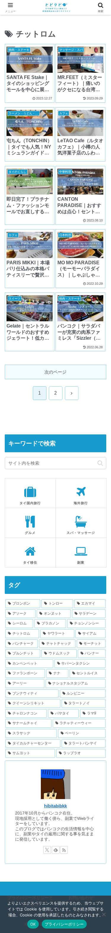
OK (33, 924)
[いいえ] (104, 914)
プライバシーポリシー (64, 924)
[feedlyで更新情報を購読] (55, 850)
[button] (100, 463)
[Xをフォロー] (47, 850)
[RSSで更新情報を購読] (64, 850)
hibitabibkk (55, 806)
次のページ (55, 371)
